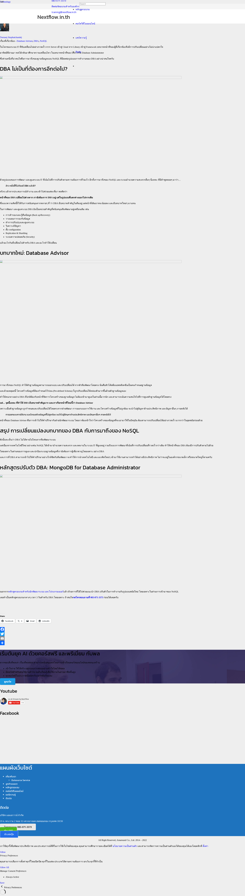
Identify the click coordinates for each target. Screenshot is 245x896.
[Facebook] (122, 629)
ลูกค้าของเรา (12, 784)
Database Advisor (25, 41)
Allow (3, 852)
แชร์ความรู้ (11, 794)
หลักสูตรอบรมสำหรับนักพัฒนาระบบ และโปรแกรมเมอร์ (36, 591)
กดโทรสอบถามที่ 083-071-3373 (88, 597)
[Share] (122, 643)
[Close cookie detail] (2, 887)
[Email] (122, 638)
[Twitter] (122, 634)
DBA (36, 41)
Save (2, 883)
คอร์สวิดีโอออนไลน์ (14, 791)
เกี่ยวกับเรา (11, 776)
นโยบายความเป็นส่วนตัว (125, 846)
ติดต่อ (9, 798)
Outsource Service (20, 780)
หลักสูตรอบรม (12, 787)
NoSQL (43, 41)
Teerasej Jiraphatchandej (11, 37)
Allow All (4, 867)
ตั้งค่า (205, 846)
